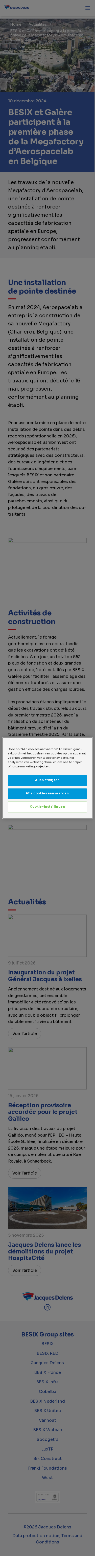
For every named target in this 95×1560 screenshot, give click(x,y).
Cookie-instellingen (47, 807)
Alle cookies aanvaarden (47, 793)
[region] (47, 778)
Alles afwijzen (47, 780)
